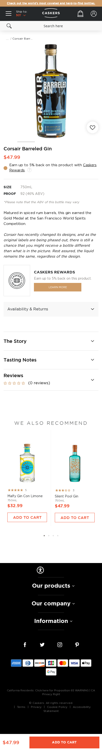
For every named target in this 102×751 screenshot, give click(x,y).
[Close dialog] (99, 349)
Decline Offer (76, 393)
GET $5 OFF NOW (76, 385)
